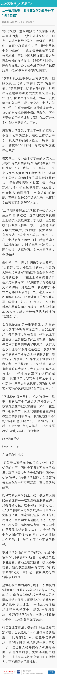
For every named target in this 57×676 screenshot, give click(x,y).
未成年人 (27, 3)
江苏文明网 (8, 3)
